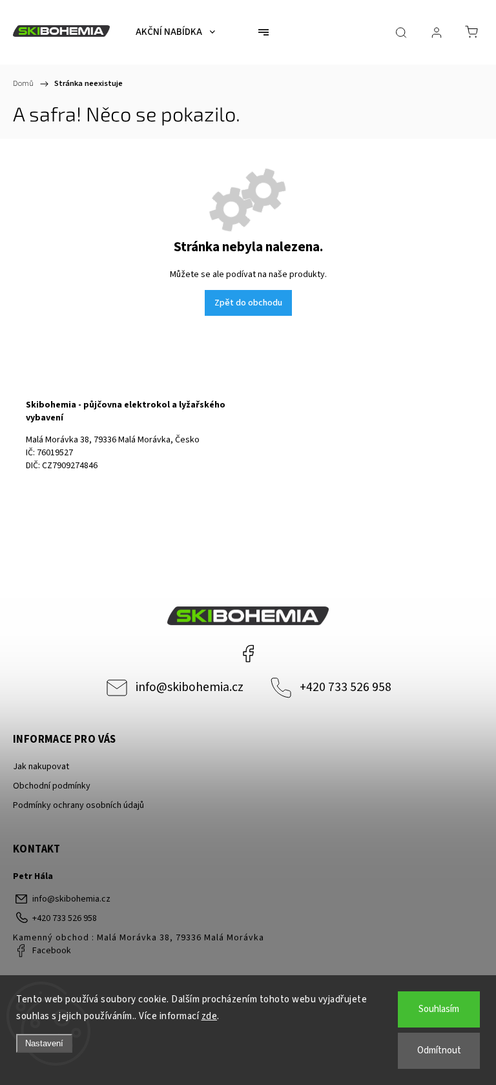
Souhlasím (438, 1009)
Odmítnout (439, 1050)
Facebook (248, 653)
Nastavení (44, 1043)
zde (210, 1016)
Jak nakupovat (41, 766)
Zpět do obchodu (248, 302)
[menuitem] (175, 32)
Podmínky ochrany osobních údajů (78, 805)
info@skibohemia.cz (189, 687)
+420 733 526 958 (345, 687)
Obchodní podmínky (51, 786)
